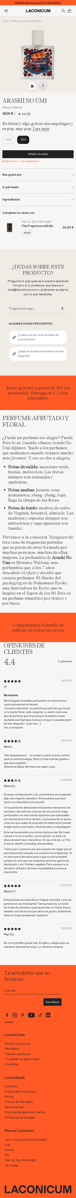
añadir (27, 232)
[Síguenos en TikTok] (40, 1015)
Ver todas (11, 1165)
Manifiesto (12, 1048)
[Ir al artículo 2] (43, 85)
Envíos (9, 1096)
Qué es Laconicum (18, 1043)
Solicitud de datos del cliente (25, 1112)
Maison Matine (12, 107)
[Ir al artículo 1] (32, 85)
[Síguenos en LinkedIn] (48, 1015)
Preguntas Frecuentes (20, 1091)
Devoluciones (14, 1107)
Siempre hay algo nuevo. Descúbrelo (38, 3)
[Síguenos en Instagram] (14, 1015)
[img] (12, 681)
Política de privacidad (20, 1117)
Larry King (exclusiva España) (25, 1139)
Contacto (11, 1086)
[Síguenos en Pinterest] (22, 1015)
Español (9, 1022)
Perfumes (17, 21)
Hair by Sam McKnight (20, 1160)
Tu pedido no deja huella (22, 1059)
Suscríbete (52, 1002)
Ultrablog (11, 1064)
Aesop (9, 1149)
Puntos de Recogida (19, 1101)
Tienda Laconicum (18, 1054)
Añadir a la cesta (38, 154)
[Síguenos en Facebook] (7, 1015)
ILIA (7, 1144)
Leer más (41, 128)
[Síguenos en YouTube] (31, 1015)
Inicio (6, 21)
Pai (7, 1155)
